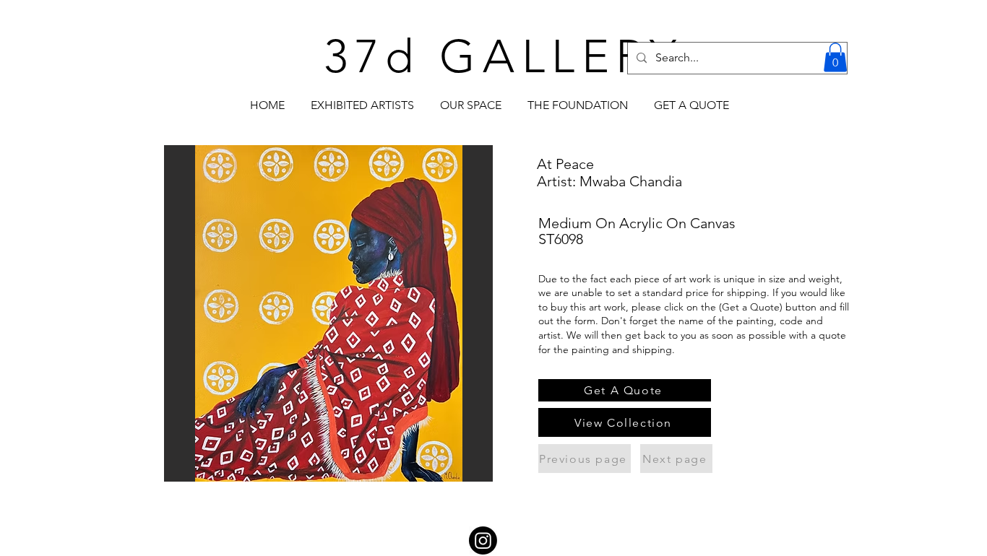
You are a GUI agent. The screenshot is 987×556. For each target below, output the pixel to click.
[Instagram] (483, 540)
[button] (835, 57)
